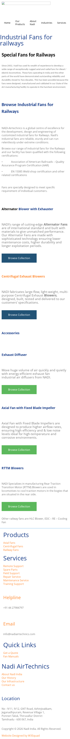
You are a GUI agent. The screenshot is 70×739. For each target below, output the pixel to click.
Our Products (20, 23)
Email (9, 624)
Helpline (12, 597)
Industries (46, 22)
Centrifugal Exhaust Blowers (23, 276)
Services (61, 22)
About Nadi (33, 23)
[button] (19, 258)
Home (7, 22)
